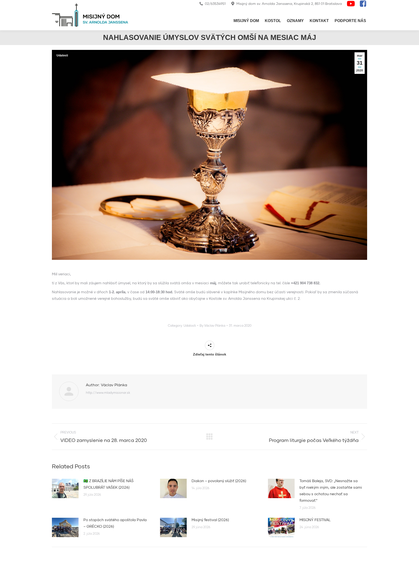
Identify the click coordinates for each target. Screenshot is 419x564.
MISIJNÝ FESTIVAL (315, 520)
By (212, 325)
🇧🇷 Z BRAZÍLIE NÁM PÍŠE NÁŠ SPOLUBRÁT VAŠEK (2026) (108, 484)
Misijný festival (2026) (210, 520)
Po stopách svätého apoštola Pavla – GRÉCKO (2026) (115, 523)
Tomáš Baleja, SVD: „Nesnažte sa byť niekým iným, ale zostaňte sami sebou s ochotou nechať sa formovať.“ (330, 490)
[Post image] (65, 488)
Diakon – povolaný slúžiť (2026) (219, 481)
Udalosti (62, 55)
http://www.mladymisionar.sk (108, 392)
